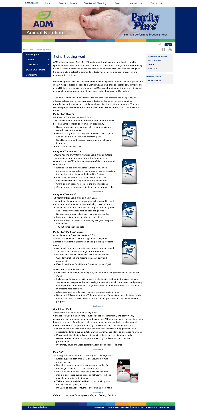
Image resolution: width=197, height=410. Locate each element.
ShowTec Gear (155, 80)
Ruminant (152, 68)
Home (49, 4)
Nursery (38, 60)
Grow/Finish (38, 65)
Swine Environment (35, 69)
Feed (119, 4)
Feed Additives (68, 4)
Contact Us (31, 75)
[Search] (160, 44)
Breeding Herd (33, 54)
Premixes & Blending (96, 4)
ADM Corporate (31, 3)
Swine (32, 49)
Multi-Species (154, 60)
